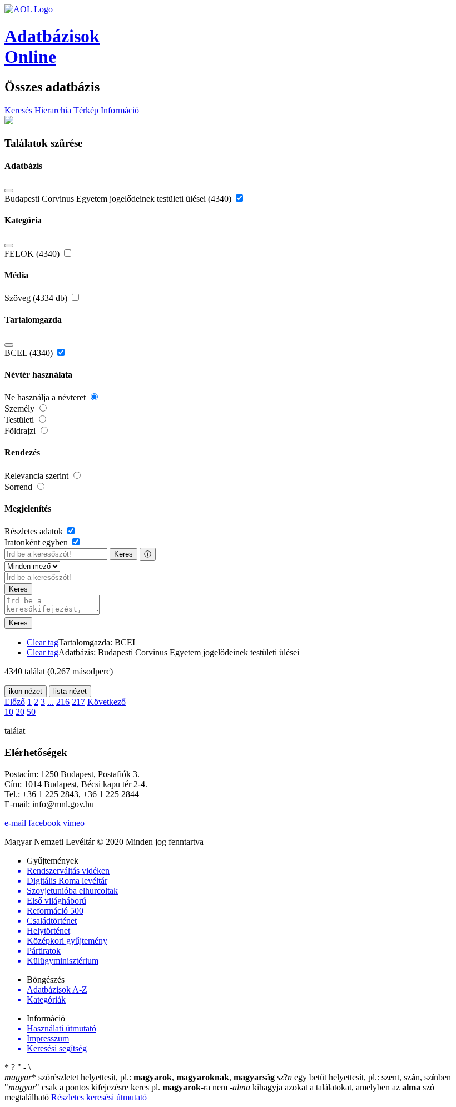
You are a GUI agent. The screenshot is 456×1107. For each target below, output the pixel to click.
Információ (120, 110)
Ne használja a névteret (46, 397)
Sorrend (19, 487)
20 (20, 712)
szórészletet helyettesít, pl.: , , (139, 1077)
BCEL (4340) (29, 353)
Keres (123, 554)
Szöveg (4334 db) (37, 298)
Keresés (18, 110)
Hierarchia (52, 110)
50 (31, 712)
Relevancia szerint (37, 475)
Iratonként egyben (37, 542)
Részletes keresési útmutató (99, 1097)
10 (8, 712)
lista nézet (70, 691)
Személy (20, 408)
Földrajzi (21, 430)
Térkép (85, 110)
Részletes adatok (34, 531)
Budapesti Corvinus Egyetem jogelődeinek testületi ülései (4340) (119, 198)
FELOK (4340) (33, 253)
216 (63, 702)
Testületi (20, 419)
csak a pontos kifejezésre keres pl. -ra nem (117, 1087)
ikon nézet (25, 691)
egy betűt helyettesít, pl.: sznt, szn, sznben (364, 1077)
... (50, 702)
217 (78, 702)
